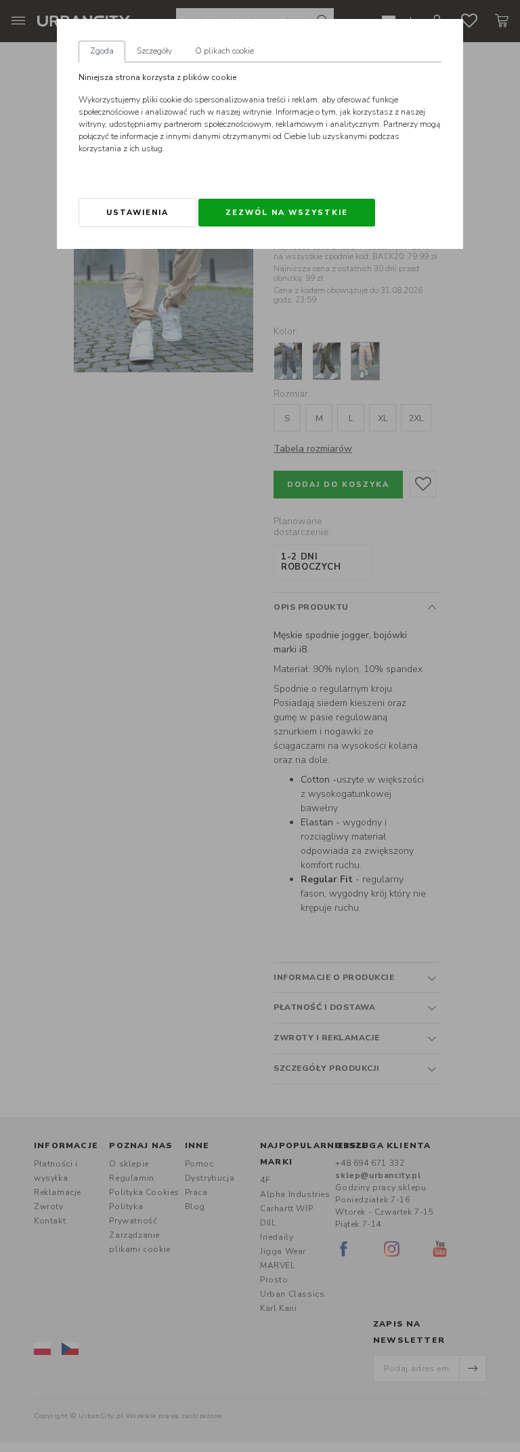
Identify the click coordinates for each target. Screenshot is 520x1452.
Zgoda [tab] (102, 50)
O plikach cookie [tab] (224, 50)
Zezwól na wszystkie (286, 213)
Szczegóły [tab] (154, 50)
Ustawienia (137, 213)
